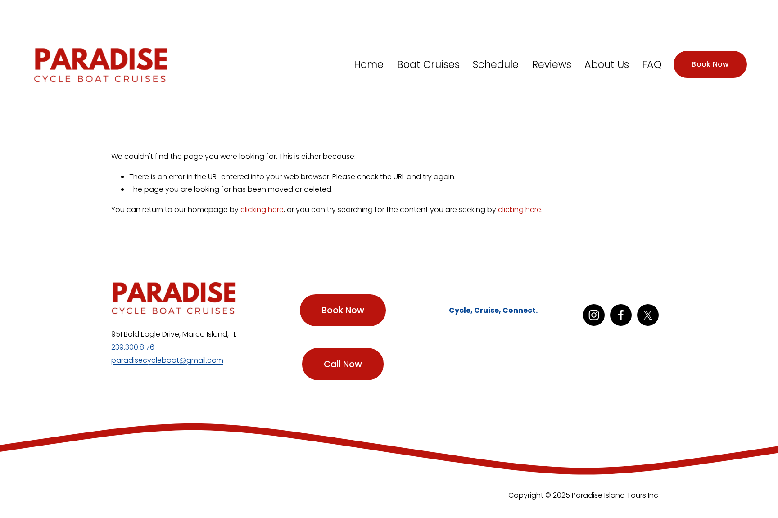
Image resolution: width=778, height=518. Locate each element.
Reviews (551, 64)
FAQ (652, 64)
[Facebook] (621, 315)
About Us (606, 64)
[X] (648, 315)
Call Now (343, 364)
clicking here (262, 209)
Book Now (710, 64)
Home (369, 64)
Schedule (496, 64)
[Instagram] (594, 315)
